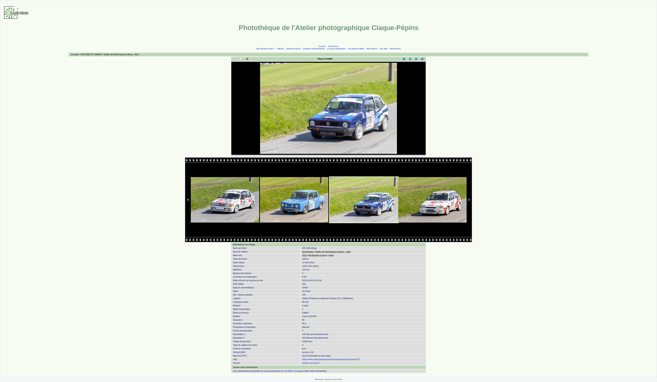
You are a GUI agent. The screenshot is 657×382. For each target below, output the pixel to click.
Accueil (322, 46)
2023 (304, 255)
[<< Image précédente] (410, 59)
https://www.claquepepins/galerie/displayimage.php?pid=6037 (331, 359)
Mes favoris (372, 49)
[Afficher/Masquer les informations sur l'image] (241, 59)
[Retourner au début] (404, 59)
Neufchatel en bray (317, 255)
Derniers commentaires (314, 49)
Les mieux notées (356, 49)
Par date (384, 49)
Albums (280, 49)
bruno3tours (308, 252)
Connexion (333, 46)
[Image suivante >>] (416, 59)
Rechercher (395, 49)
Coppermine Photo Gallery (333, 379)
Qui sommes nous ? (265, 49)
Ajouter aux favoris (310, 363)
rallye (331, 255)
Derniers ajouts (293, 49)
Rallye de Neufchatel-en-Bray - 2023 (121, 54)
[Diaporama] (247, 59)
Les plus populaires (336, 49)
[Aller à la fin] (423, 59)
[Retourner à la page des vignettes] (234, 59)
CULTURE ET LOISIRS (91, 54)
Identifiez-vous (291, 371)
